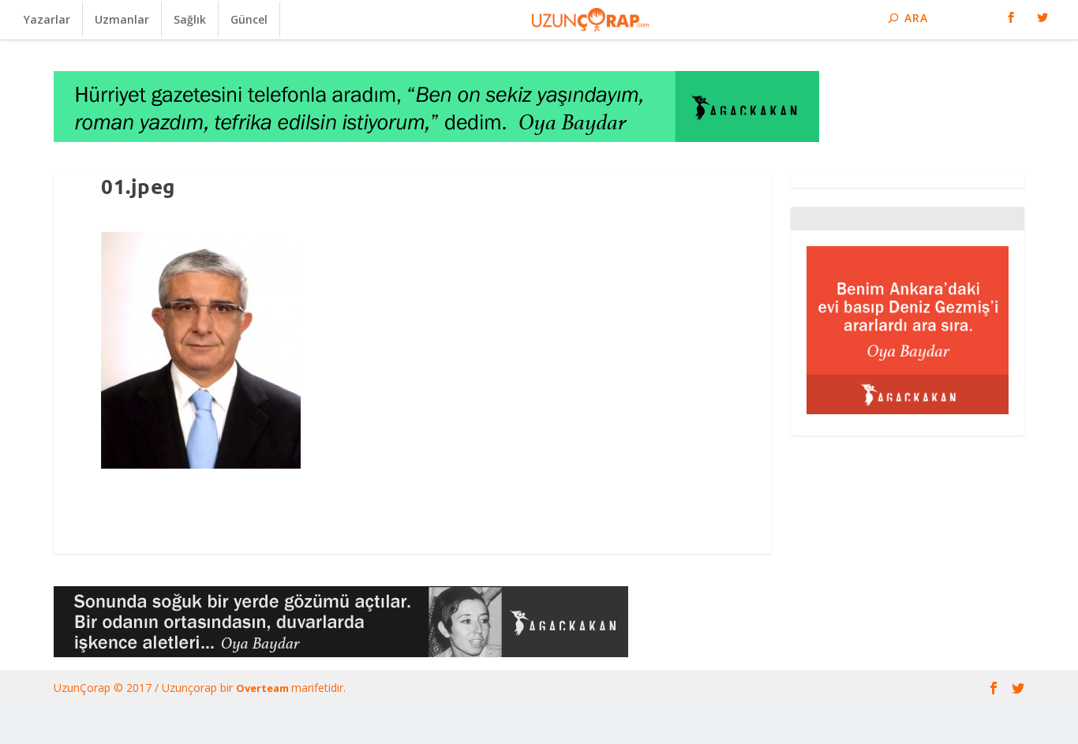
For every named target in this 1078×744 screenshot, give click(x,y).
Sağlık (190, 19)
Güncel (249, 19)
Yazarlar (47, 19)
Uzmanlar (122, 19)
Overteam (263, 688)
